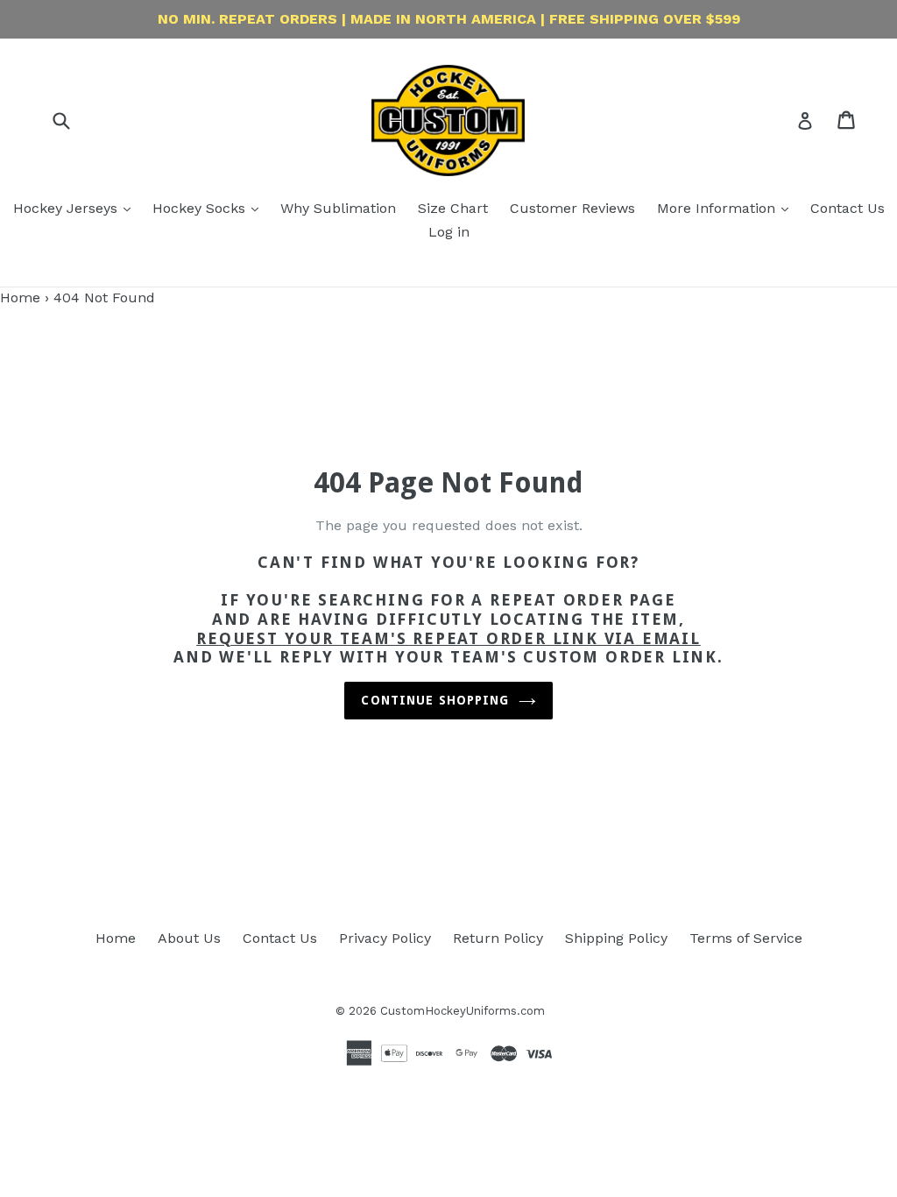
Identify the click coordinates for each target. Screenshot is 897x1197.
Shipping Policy (616, 938)
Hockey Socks (201, 208)
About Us (189, 938)
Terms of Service (745, 938)
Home (20, 297)
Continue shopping (435, 700)
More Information (718, 208)
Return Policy (498, 938)
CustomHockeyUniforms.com (462, 1010)
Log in (449, 231)
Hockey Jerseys (67, 208)
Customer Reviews (572, 208)
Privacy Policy (385, 938)
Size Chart (453, 208)
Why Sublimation (338, 208)
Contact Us (847, 208)
